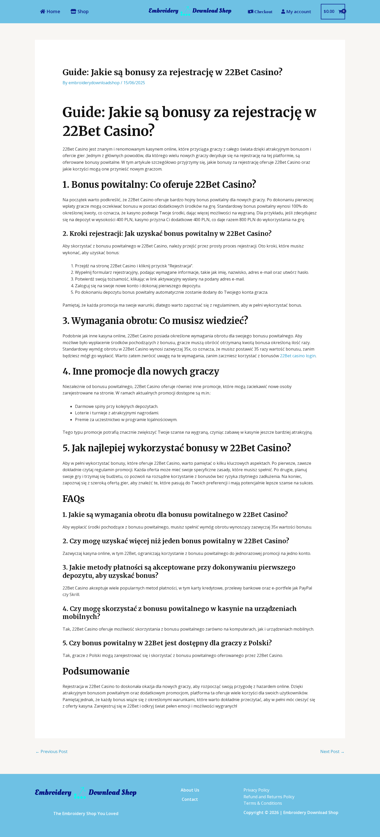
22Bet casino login (298, 356)
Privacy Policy (256, 790)
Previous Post (51, 751)
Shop (82, 11)
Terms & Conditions (263, 803)
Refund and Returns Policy (269, 797)
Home (52, 11)
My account (298, 11)
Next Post (332, 751)
